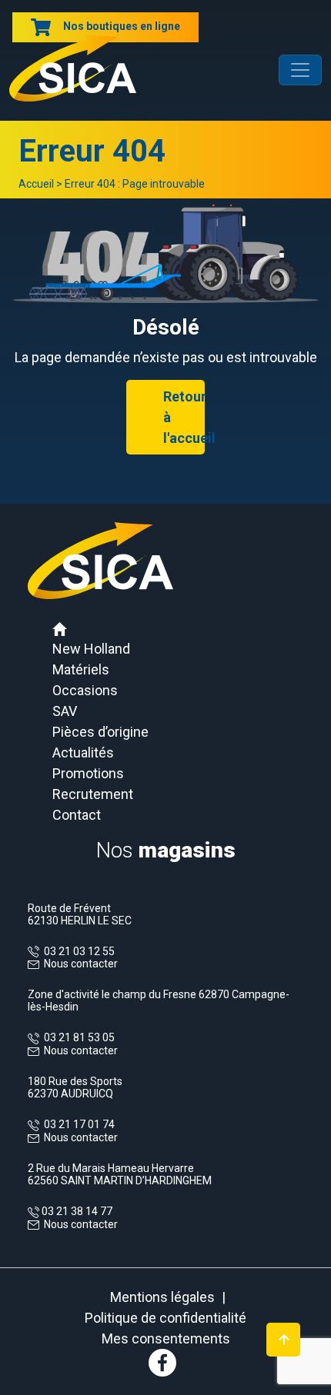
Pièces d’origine (100, 732)
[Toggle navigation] (300, 70)
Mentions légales (162, 1297)
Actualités (83, 752)
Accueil (36, 184)
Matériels (80, 669)
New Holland (91, 649)
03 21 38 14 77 (75, 1211)
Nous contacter (81, 963)
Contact (76, 815)
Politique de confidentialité (165, 1318)
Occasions (85, 690)
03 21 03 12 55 (77, 951)
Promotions (88, 773)
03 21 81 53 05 (77, 1037)
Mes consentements (166, 1338)
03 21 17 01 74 (77, 1124)
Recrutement (92, 794)
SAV (64, 711)
